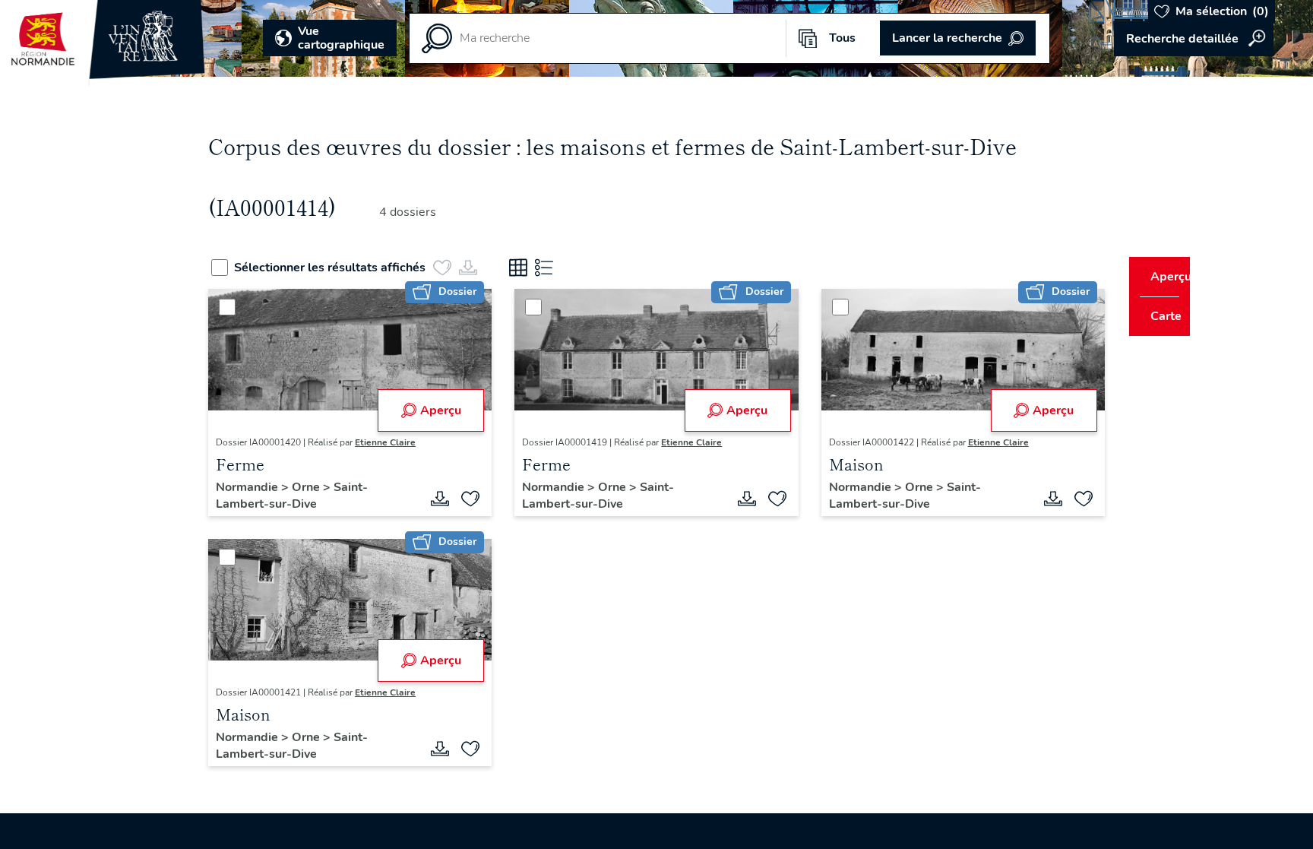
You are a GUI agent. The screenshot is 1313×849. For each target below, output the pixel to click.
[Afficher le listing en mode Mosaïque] (546, 267)
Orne (336, 487)
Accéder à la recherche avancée (1193, 38)
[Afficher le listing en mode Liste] (572, 267)
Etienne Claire (414, 442)
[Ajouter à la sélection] (480, 498)
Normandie (277, 487)
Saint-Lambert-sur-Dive (321, 495)
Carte (1155, 316)
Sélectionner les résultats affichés (358, 267)
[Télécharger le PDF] (450, 498)
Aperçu (449, 410)
